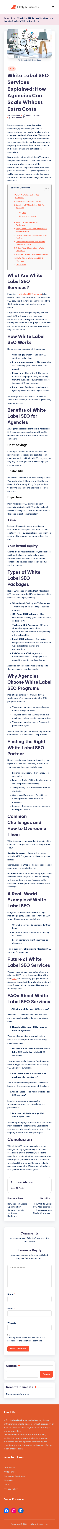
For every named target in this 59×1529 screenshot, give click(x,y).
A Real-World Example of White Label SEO (30, 249)
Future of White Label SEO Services (32, 254)
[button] (17, 1188)
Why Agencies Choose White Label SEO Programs (31, 230)
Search (11, 1366)
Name (11, 1294)
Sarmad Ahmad (22, 1182)
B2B (12, 68)
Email (11, 1308)
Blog (13, 18)
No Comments (18, 117)
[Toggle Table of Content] (45, 188)
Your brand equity (29, 216)
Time (24, 213)
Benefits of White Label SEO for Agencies (30, 206)
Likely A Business (18, 1420)
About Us (8, 1480)
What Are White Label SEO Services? (27, 196)
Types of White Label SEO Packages (27, 223)
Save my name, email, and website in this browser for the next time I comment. (26, 1339)
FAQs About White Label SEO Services (29, 259)
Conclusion (21, 264)
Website (11, 1323)
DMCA (7, 1484)
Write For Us (10, 1471)
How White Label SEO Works (28, 201)
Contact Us (9, 1467)
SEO (14, 978)
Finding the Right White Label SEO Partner (31, 236)
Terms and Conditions (14, 1476)
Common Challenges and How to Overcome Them (30, 242)
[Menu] (53, 7)
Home (6, 18)
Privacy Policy (11, 1489)
